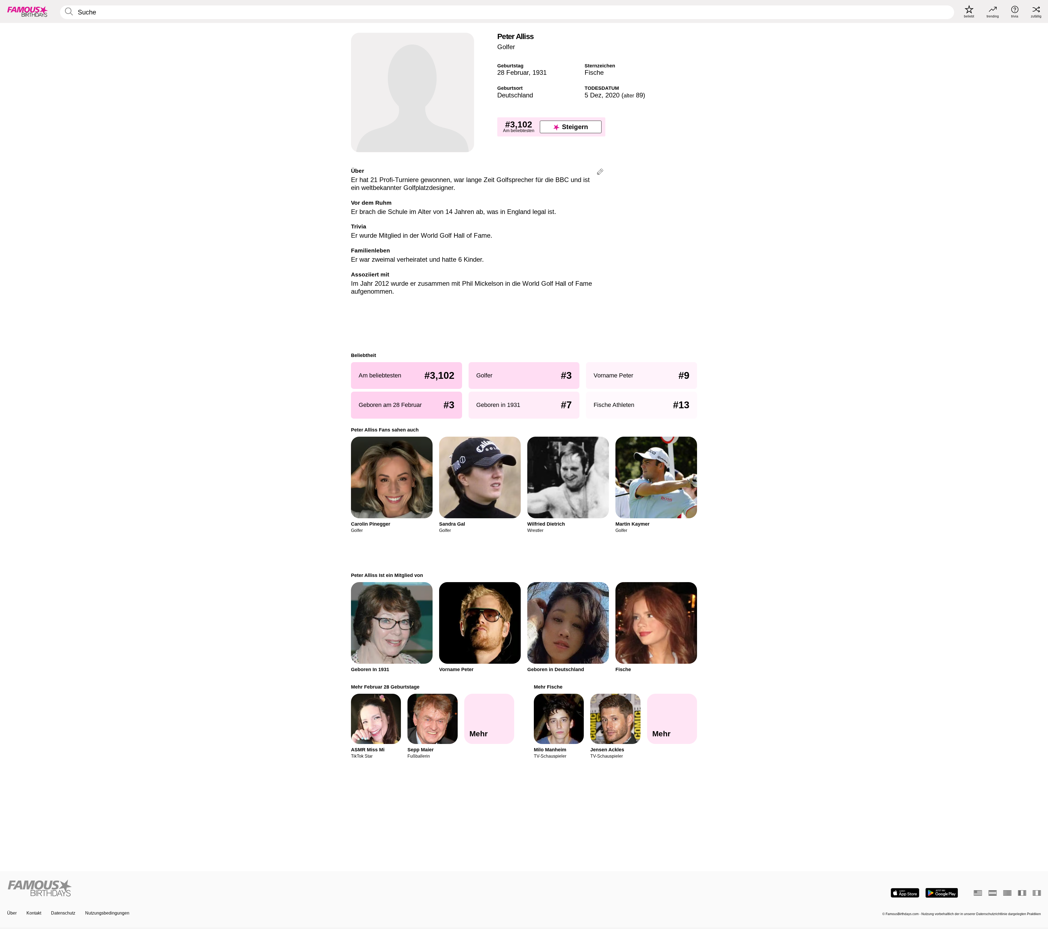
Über (12, 913)
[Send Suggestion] (600, 173)
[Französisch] (1022, 893)
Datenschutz (63, 913)
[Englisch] (978, 893)
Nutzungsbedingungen (107, 913)
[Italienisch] (1037, 893)
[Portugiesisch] (1007, 893)
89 (633, 95)
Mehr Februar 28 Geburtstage (385, 687)
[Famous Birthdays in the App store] (905, 893)
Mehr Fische (548, 687)
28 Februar (513, 72)
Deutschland (515, 95)
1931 (539, 72)
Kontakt (33, 913)
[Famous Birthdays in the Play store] (941, 893)
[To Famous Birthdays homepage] (28, 11)
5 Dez (593, 95)
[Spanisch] (993, 893)
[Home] (264, 888)
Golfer (506, 46)
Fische (594, 72)
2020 (612, 95)
